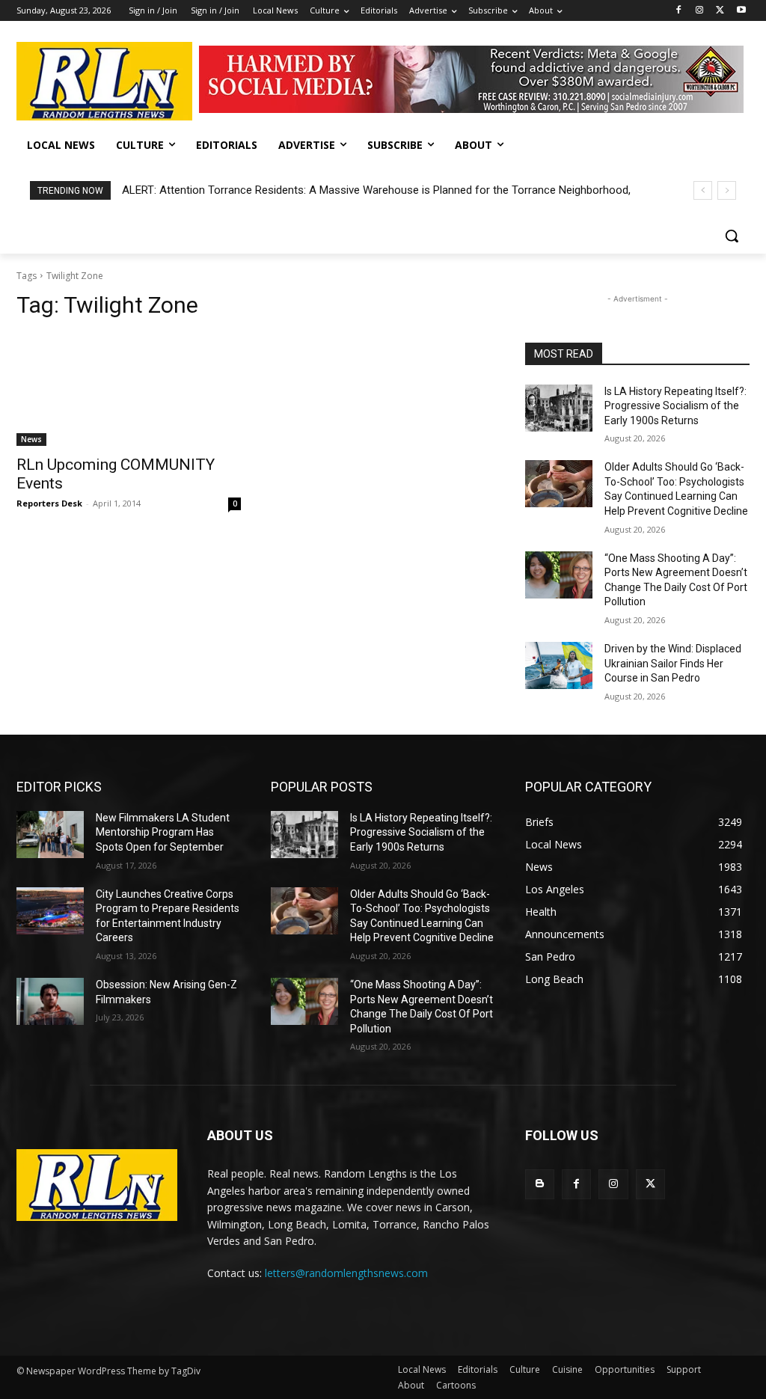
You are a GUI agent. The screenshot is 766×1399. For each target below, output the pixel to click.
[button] (732, 236)
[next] (726, 190)
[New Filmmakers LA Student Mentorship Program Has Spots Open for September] (50, 834)
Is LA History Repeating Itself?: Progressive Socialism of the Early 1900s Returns (675, 405)
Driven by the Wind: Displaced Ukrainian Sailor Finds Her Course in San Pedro (672, 663)
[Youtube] (741, 10)
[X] (720, 10)
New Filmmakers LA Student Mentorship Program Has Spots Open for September (163, 832)
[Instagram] (699, 10)
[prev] (702, 190)
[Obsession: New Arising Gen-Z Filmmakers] (50, 1001)
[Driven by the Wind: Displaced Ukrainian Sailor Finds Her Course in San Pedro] (558, 665)
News (31, 439)
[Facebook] (678, 10)
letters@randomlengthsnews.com (346, 1273)
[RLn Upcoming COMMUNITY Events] (128, 390)
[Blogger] (539, 1184)
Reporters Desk (49, 503)
